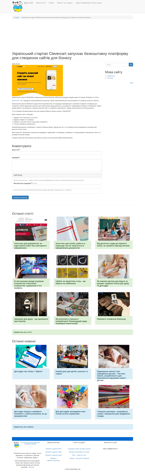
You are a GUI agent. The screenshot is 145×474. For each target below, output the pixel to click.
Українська (111, 76)
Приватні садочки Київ (53, 449)
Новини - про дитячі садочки (79, 458)
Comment (15, 157)
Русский (110, 78)
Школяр (31, 467)
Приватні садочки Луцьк (53, 455)
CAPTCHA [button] (18, 175)
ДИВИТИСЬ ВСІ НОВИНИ (24, 427)
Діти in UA (28, 2)
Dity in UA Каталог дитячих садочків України (30, 443)
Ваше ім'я (15, 150)
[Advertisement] (72, 36)
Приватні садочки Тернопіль (53, 459)
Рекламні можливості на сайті (79, 452)
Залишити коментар (20, 197)
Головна (16, 17)
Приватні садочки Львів (53, 452)
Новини (51, 3)
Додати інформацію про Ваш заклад (88, 3)
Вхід (131, 83)
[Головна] (18, 6)
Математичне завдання (22, 183)
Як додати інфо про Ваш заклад (79, 449)
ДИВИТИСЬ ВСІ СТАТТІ (23, 332)
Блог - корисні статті (79, 455)
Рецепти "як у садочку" (65, 3)
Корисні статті (41, 3)
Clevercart (15, 100)
